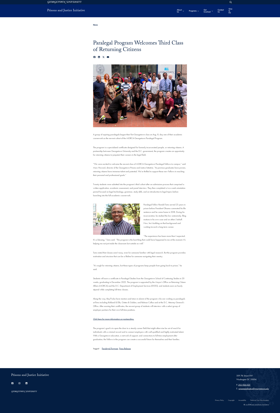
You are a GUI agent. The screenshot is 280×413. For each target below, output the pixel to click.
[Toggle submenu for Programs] (198, 10)
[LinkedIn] (99, 57)
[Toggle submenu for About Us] (183, 10)
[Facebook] (94, 57)
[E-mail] (108, 57)
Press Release (125, 348)
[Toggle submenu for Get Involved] (212, 10)
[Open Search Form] (230, 2)
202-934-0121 (244, 384)
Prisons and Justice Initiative (66, 10)
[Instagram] (19, 383)
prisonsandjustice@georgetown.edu (254, 388)
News (95, 25)
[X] (103, 57)
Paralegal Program (110, 348)
